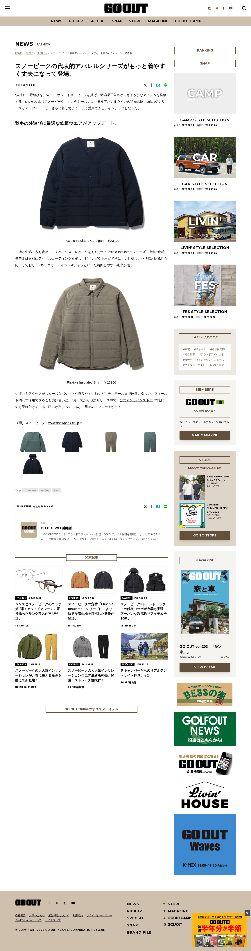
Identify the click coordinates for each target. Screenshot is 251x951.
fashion (42, 53)
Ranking (204, 16)
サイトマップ (53, 920)
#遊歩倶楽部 (217, 349)
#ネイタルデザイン (194, 364)
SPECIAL (97, 21)
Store (135, 21)
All (43, 16)
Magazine (158, 21)
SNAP (117, 21)
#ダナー (187, 359)
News (56, 21)
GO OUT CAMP (188, 21)
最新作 (56, 490)
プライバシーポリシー (99, 915)
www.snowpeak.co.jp (63, 423)
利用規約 (78, 915)
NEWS (29, 53)
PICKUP (76, 21)
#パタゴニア (217, 364)
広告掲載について (58, 915)
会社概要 (20, 915)
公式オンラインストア (136, 400)
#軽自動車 (189, 354)
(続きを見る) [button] (149, 539)
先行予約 (45, 490)
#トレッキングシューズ (210, 359)
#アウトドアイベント (211, 354)
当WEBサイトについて (28, 920)
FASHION (44, 44)
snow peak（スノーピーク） (46, 101)
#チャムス (200, 349)
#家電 (186, 349)
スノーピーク (30, 490)
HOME (18, 53)
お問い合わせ (37, 915)
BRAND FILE (139, 932)
